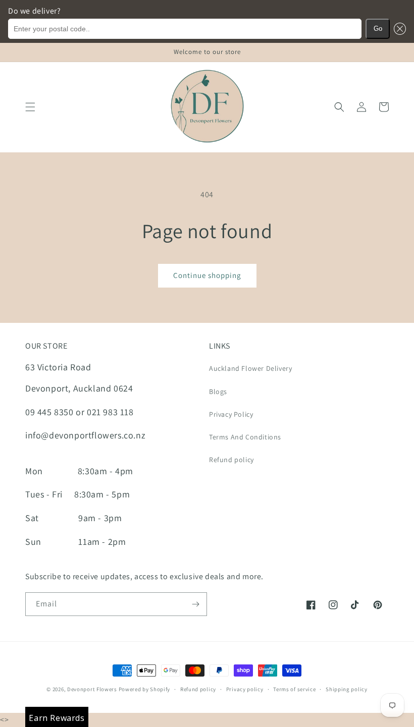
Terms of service (294, 689)
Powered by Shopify (145, 689)
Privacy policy (245, 689)
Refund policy (231, 459)
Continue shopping (207, 275)
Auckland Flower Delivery (250, 368)
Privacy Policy (231, 414)
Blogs (218, 391)
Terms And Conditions (245, 436)
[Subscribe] (195, 604)
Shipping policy (347, 689)
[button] (398, 29)
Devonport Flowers (93, 689)
